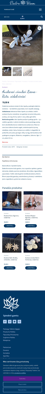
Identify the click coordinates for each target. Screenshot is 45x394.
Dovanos (6, 350)
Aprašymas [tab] (6, 157)
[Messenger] (14, 321)
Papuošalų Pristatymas (11, 334)
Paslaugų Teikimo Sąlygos (11, 329)
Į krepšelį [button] (9, 226)
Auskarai (24, 81)
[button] (9, 9)
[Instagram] (10, 321)
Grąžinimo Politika (9, 337)
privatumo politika (20, 373)
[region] (22, 376)
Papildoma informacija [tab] (9, 161)
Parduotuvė (11, 81)
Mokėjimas (6, 340)
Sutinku (22, 378)
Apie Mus (6, 356)
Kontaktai (6, 353)
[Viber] (19, 321)
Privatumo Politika (9, 332)
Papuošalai (18, 81)
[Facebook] (5, 321)
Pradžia (4, 81)
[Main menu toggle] (40, 9)
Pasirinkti (22, 384)
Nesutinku (22, 390)
